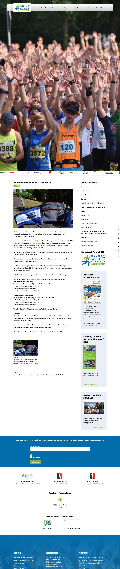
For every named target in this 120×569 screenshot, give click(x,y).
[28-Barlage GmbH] (51, 172)
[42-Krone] (99, 172)
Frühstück (84, 219)
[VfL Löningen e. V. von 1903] (60, 499)
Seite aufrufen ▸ (92, 380)
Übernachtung (86, 227)
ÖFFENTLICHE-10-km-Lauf (55, 567)
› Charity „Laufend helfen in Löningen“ (91, 557)
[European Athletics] (27, 476)
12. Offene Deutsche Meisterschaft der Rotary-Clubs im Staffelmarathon (93, 232)
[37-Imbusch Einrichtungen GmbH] (64, 172)
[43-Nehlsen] (111, 173)
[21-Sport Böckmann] (16, 172)
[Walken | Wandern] (92, 476)
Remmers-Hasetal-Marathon (55, 557)
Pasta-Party (85, 215)
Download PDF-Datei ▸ (90, 325)
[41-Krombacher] (87, 172)
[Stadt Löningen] (48, 523)
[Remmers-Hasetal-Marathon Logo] (22, 7)
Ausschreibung (86, 195)
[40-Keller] (76, 173)
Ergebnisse (85, 237)
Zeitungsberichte (87, 245)
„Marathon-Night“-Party (89, 223)
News (83, 187)
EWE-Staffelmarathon (53, 562)
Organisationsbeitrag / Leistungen (92, 203)
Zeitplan (84, 199)
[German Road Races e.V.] (72, 523)
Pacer (83, 211)
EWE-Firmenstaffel (52, 564)
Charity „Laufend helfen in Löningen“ (93, 207)
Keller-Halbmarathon (53, 559)
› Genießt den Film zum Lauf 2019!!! (90, 563)
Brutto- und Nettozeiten (89, 241)
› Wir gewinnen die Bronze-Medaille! (90, 560)
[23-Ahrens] (40, 172)
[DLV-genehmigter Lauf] (60, 476)
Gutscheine (85, 191)
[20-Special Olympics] (4, 173)
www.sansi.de (37, 243)
